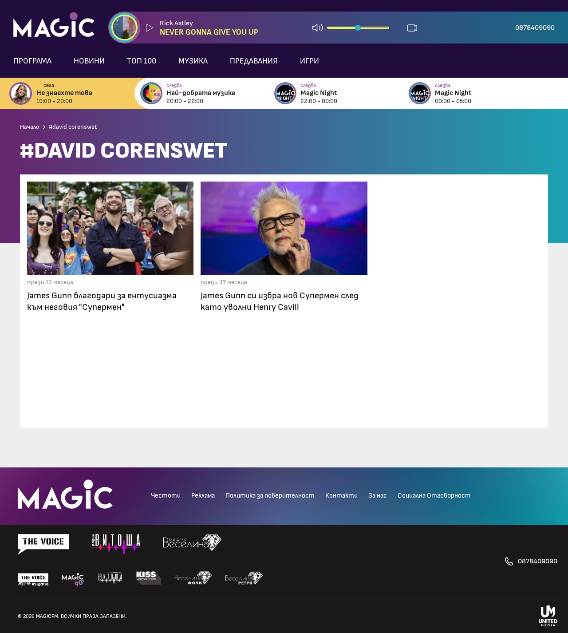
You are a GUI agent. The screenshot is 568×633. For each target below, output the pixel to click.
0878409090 (535, 27)
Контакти (341, 495)
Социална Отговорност (434, 495)
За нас (377, 495)
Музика (193, 61)
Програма (32, 61)
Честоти (166, 495)
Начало (29, 127)
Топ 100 (141, 61)
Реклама (203, 495)
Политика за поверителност (270, 495)
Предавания (254, 61)
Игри (309, 61)
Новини (89, 61)
